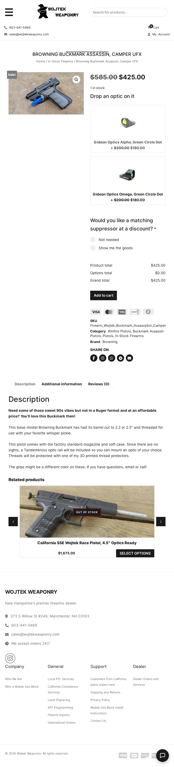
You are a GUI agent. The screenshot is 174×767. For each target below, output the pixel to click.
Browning (110, 341)
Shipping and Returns (105, 692)
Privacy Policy (100, 700)
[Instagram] (102, 358)
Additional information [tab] (62, 384)
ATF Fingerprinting (60, 707)
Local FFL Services (61, 679)
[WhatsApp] (111, 358)
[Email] (129, 358)
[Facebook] (93, 358)
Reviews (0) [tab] (98, 384)
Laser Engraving (59, 700)
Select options (135, 553)
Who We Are (13, 679)
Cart (154, 27)
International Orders (61, 722)
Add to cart (103, 295)
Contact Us (98, 720)
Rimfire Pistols (119, 331)
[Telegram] (120, 358)
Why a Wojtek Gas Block (22, 686)
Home (40, 61)
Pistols (108, 336)
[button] (76, 79)
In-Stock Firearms (60, 61)
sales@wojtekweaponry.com (28, 34)
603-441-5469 (19, 27)
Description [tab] (25, 384)
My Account (161, 34)
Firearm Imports (59, 715)
